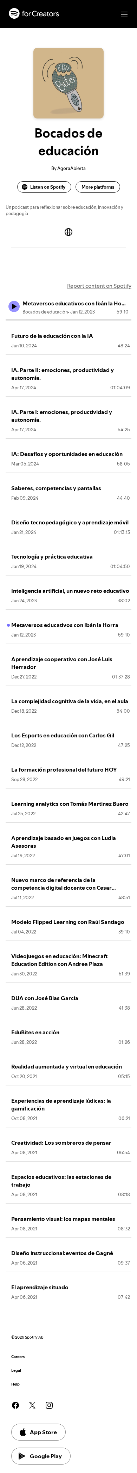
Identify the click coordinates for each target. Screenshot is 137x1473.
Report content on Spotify (99, 286)
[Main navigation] (124, 14)
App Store (43, 1432)
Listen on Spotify (47, 187)
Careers (18, 1356)
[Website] (68, 232)
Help (15, 1384)
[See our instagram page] (49, 1405)
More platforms (97, 187)
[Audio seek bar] (68, 320)
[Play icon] (14, 306)
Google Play (46, 1456)
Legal (16, 1370)
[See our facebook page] (15, 1405)
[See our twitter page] (32, 1405)
